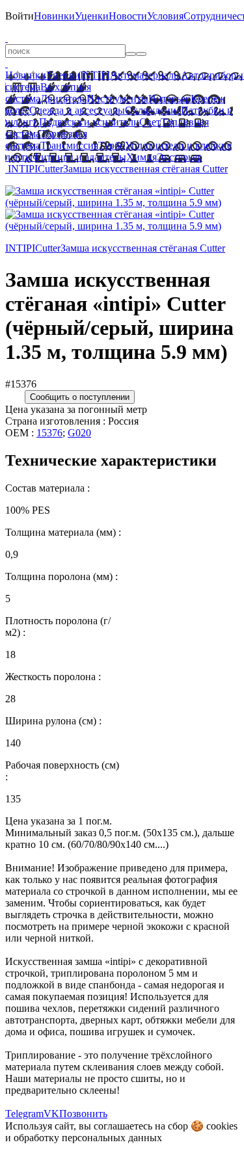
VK (51, 1113)
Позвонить (83, 1113)
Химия (141, 157)
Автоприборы (212, 75)
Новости (128, 15)
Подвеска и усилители (89, 121)
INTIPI (95, 75)
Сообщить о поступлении (79, 397)
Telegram (24, 1113)
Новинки (54, 15)
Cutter (50, 168)
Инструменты (117, 98)
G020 (79, 432)
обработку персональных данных (88, 1137)
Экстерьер (179, 157)
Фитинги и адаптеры (79, 157)
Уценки (92, 15)
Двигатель (63, 98)
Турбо (111, 145)
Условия (165, 15)
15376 (49, 432)
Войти (19, 15)
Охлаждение (153, 110)
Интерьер (169, 98)
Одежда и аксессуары (77, 110)
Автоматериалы (145, 75)
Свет (150, 121)
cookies (221, 1125)
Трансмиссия (69, 145)
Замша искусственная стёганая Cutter (145, 168)
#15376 (20, 384)
